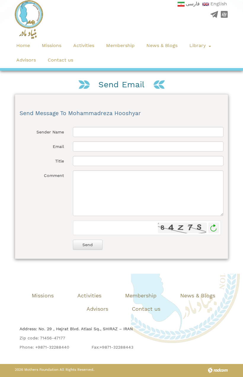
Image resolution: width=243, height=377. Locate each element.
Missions (43, 295)
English (218, 4)
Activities (89, 295)
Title (59, 161)
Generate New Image (213, 228)
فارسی (193, 4)
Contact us (146, 309)
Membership (140, 295)
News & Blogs (197, 295)
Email (58, 146)
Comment (54, 175)
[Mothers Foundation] (29, 19)
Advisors (97, 309)
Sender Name (50, 132)
